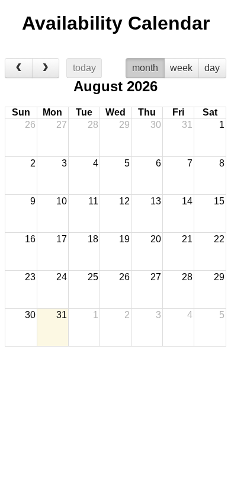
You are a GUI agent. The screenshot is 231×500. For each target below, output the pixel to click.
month (145, 68)
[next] (46, 68)
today (84, 68)
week (181, 68)
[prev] (19, 68)
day (212, 68)
